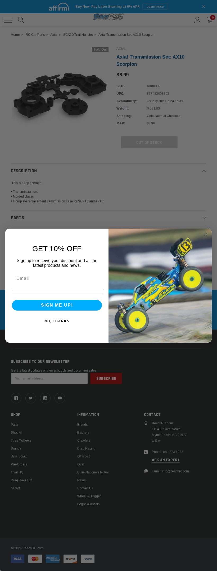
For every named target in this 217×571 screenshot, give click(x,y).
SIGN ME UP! (57, 305)
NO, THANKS (57, 321)
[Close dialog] (206, 234)
